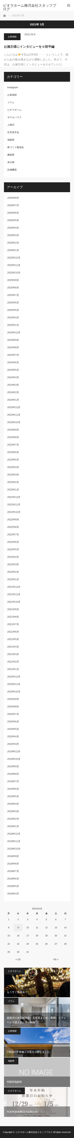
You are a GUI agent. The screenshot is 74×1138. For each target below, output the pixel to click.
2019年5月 (13, 796)
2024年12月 (13, 332)
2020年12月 (13, 676)
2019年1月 (13, 826)
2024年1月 (13, 399)
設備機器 (12, 169)
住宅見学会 (13, 132)
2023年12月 (13, 407)
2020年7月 (13, 714)
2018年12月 (13, 833)
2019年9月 (13, 766)
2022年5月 (13, 549)
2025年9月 (13, 280)
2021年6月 (13, 631)
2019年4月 (13, 804)
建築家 (10, 154)
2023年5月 (13, 459)
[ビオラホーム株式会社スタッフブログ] (31, 7)
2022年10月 (13, 512)
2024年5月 (13, 370)
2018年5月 (13, 886)
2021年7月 (13, 624)
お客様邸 (12, 36)
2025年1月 (13, 325)
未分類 (10, 162)
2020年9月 (13, 699)
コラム (10, 102)
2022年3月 (13, 564)
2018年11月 (13, 841)
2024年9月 (13, 340)
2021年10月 (13, 602)
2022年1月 (13, 579)
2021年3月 (13, 654)
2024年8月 (13, 347)
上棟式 (10, 124)
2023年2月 (13, 482)
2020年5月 (13, 729)
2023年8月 (13, 437)
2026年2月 (13, 242)
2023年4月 (13, 467)
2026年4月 (13, 227)
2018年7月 (13, 871)
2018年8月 (13, 863)
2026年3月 (13, 235)
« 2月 (18, 959)
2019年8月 (13, 774)
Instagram (12, 87)
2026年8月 (13, 197)
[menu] (68, 5)
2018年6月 (13, 878)
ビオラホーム (14, 109)
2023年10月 (13, 422)
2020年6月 (13, 721)
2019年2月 (13, 818)
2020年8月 (13, 706)
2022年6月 (13, 542)
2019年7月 (13, 781)
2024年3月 (13, 385)
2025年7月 (13, 295)
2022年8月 (13, 527)
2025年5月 (13, 310)
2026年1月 (13, 250)
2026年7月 (13, 205)
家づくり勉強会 (15, 147)
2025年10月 (13, 272)
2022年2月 (13, 572)
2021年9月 (13, 609)
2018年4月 (13, 893)
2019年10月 (13, 759)
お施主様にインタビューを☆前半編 (29, 46)
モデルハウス (14, 117)
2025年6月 (13, 302)
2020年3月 (13, 744)
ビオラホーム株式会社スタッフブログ (34, 1132)
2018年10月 (13, 848)
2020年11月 (13, 684)
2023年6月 (13, 452)
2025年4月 (13, 317)
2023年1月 (13, 489)
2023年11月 (13, 414)
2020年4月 (13, 736)
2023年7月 (13, 444)
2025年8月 (13, 287)
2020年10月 (13, 691)
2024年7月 (13, 355)
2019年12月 (13, 751)
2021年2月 (13, 661)
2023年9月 (13, 429)
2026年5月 (13, 220)
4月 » (55, 959)
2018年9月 (13, 856)
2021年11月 (13, 594)
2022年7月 (13, 534)
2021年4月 (13, 646)
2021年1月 (13, 669)
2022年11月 (13, 504)
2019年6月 (13, 789)
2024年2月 (13, 392)
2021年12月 (13, 587)
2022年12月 (13, 497)
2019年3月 (13, 811)
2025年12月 (13, 257)
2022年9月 (13, 519)
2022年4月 (13, 557)
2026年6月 (13, 212)
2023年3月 (13, 474)
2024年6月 (13, 362)
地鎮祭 (10, 139)
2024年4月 (13, 377)
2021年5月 (13, 639)
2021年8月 (13, 616)
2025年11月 (13, 265)
